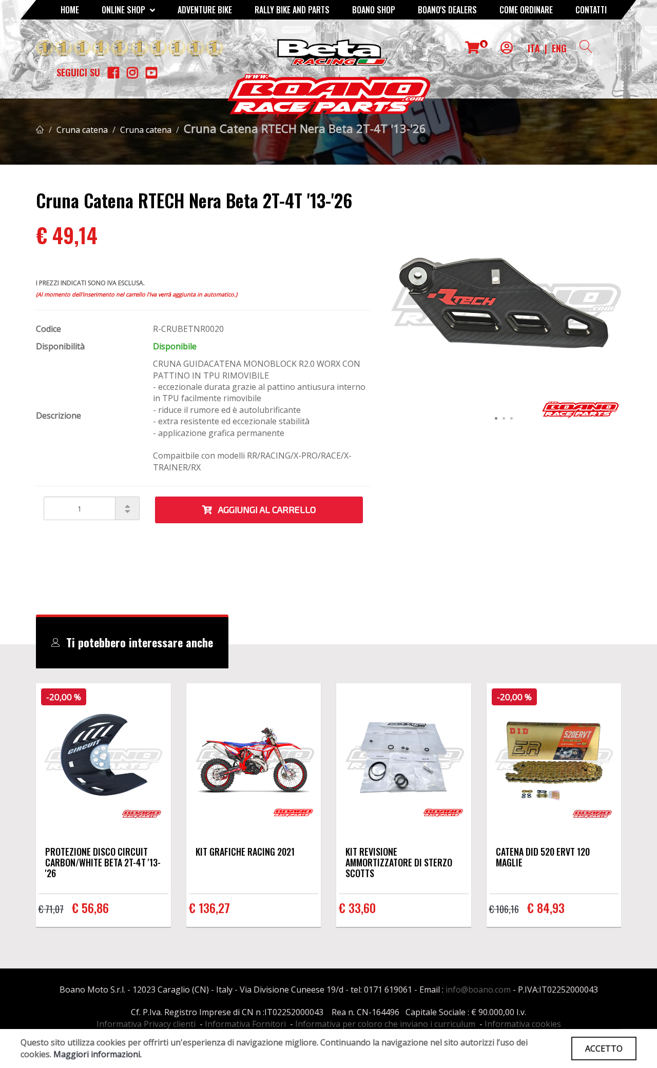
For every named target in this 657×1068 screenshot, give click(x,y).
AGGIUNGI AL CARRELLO (264, 509)
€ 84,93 (546, 907)
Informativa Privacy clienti (146, 1024)
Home (70, 10)
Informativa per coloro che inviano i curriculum (385, 1024)
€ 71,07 (51, 909)
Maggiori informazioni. (97, 1054)
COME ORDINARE (526, 10)
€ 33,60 (357, 907)
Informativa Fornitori (245, 1024)
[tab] (132, 642)
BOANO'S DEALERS (447, 10)
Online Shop (124, 10)
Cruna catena (82, 129)
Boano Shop (373, 10)
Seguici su (78, 72)
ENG (559, 48)
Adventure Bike (205, 10)
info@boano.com (478, 989)
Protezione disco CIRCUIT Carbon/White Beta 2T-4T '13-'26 (103, 862)
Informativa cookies (523, 1024)
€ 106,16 (504, 909)
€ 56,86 (90, 907)
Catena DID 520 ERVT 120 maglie (543, 857)
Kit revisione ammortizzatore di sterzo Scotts (398, 862)
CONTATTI (591, 10)
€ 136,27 (209, 907)
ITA (534, 48)
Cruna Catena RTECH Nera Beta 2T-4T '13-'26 (305, 128)
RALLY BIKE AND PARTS (292, 10)
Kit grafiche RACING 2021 (245, 851)
